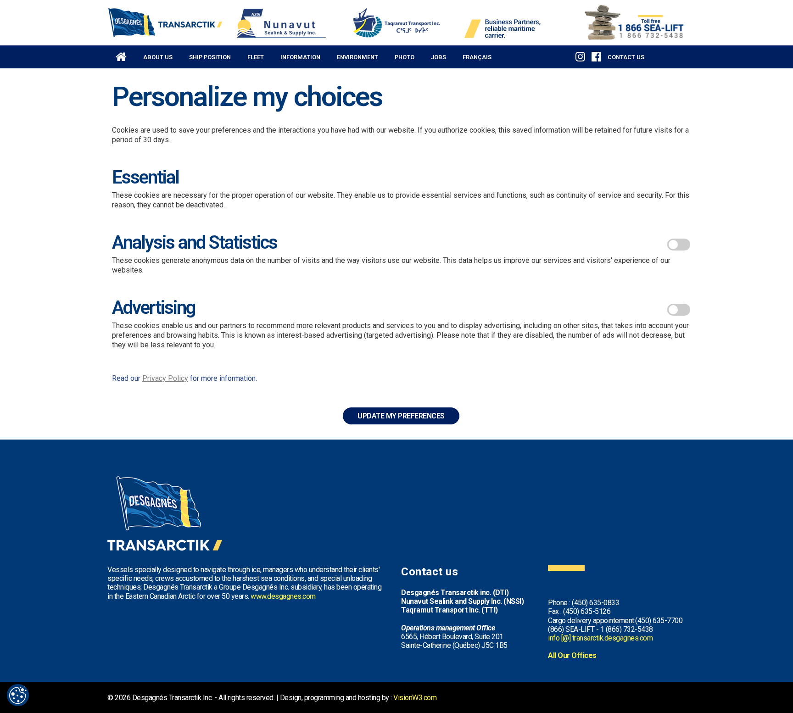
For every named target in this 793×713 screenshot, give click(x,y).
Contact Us (626, 57)
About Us (158, 57)
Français (477, 57)
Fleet (255, 57)
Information (300, 57)
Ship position (210, 57)
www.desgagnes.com (283, 596)
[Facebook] (596, 55)
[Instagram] (580, 55)
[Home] (121, 53)
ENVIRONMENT (357, 57)
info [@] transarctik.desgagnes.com (600, 638)
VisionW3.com (414, 697)
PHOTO (404, 57)
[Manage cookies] (18, 695)
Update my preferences (401, 416)
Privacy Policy (165, 378)
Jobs (438, 57)
